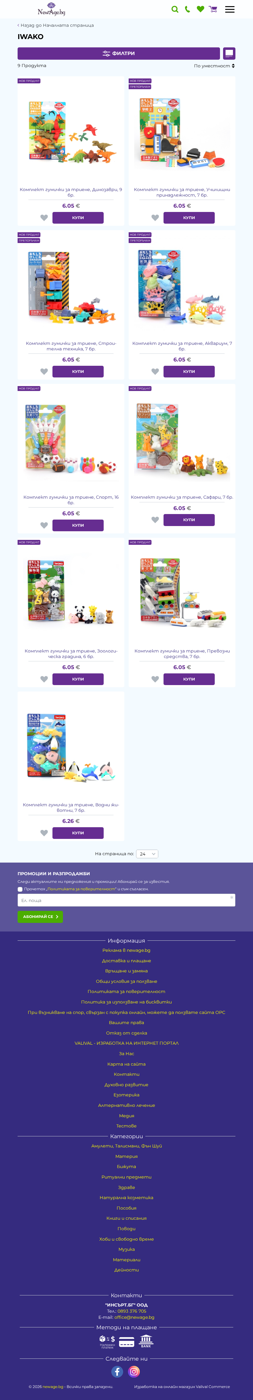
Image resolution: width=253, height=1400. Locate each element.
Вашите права (126, 1022)
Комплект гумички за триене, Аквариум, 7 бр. (182, 346)
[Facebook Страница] (117, 1372)
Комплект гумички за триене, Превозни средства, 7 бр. (182, 653)
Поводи (126, 1228)
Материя (126, 1156)
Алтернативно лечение (126, 1105)
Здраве (126, 1187)
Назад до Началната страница (57, 25)
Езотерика (126, 1095)
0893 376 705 (132, 1311)
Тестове (126, 1126)
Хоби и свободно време (126, 1239)
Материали (126, 1259)
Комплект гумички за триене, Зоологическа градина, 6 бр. (71, 653)
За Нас (126, 1053)
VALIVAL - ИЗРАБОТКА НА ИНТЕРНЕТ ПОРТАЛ (127, 1043)
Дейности (126, 1270)
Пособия (126, 1208)
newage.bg (53, 1386)
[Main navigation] (229, 9)
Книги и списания (126, 1218)
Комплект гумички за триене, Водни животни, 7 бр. (71, 807)
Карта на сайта (126, 1064)
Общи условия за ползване (126, 981)
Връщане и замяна (126, 971)
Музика (126, 1249)
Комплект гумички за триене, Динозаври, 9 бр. (71, 192)
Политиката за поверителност (81, 889)
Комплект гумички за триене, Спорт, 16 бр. (71, 500)
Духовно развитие (126, 1084)
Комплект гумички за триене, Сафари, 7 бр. (182, 497)
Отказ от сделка (126, 1033)
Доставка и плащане (126, 960)
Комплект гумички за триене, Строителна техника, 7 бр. (71, 346)
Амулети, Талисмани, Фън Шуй (126, 1146)
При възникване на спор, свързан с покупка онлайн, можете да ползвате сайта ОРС (126, 1012)
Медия (126, 1116)
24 (142, 854)
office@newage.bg (134, 1317)
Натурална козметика (126, 1197)
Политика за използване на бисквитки (126, 1002)
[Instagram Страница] (134, 1372)
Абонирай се (38, 916)
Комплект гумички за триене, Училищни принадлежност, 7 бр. (182, 192)
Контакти (126, 1074)
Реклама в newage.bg (126, 950)
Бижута (126, 1166)
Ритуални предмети (126, 1177)
